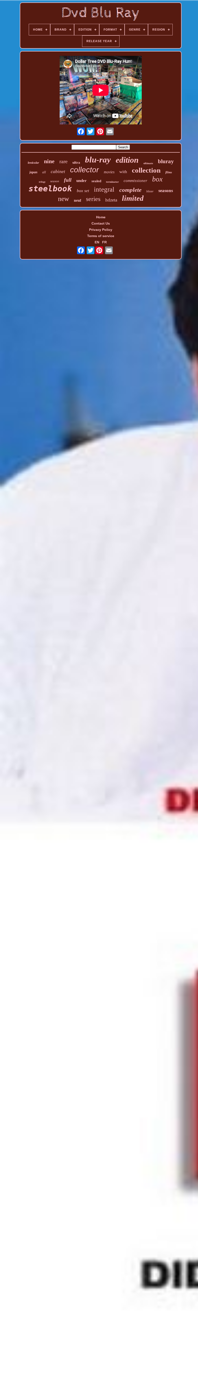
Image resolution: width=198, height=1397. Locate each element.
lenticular (33, 162)
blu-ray (98, 159)
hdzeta (111, 199)
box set (83, 190)
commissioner (135, 180)
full (67, 180)
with (123, 171)
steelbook (50, 188)
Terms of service (100, 236)
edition (127, 159)
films (168, 172)
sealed (96, 181)
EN (97, 242)
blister (150, 191)
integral (104, 189)
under (81, 180)
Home (101, 217)
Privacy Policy (100, 230)
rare (63, 161)
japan (33, 172)
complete (130, 190)
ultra (76, 162)
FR (104, 242)
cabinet (58, 171)
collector (84, 169)
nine (49, 161)
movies (109, 172)
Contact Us (101, 223)
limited (133, 198)
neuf (77, 200)
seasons (165, 190)
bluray (166, 161)
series (93, 198)
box (157, 179)
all (44, 172)
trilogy (42, 182)
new (63, 198)
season (54, 181)
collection (146, 170)
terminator (112, 181)
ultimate (148, 163)
